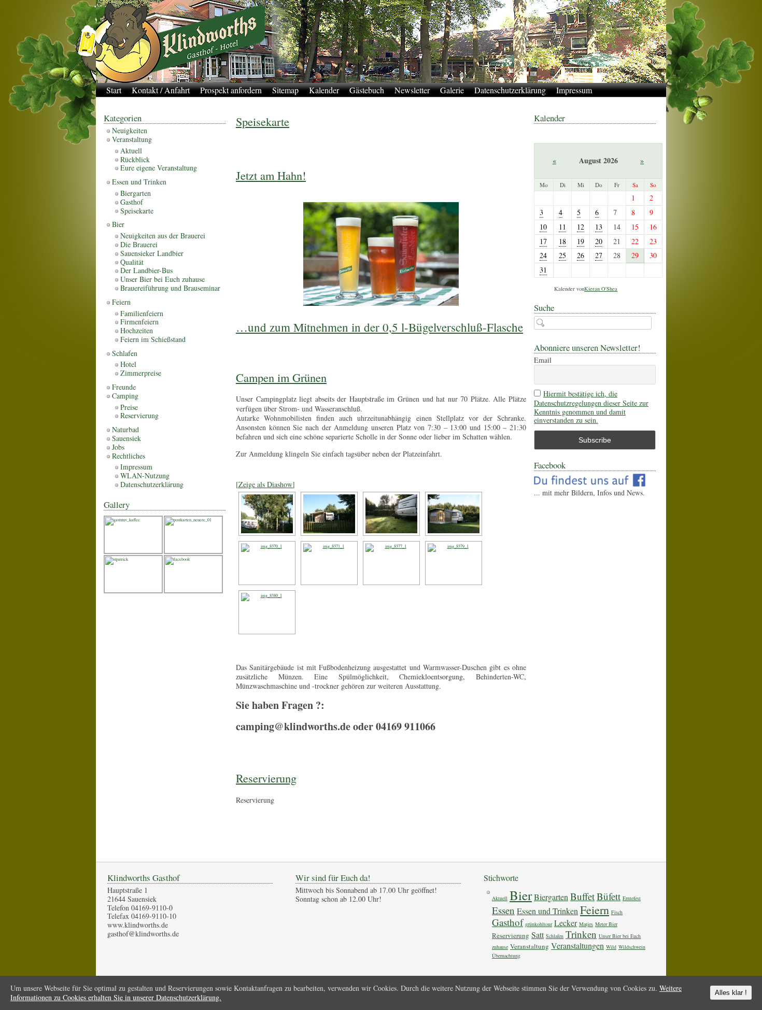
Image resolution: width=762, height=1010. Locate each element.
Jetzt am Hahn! (271, 175)
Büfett (608, 896)
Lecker (565, 922)
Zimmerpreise (140, 373)
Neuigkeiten (129, 130)
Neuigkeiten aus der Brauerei (162, 235)
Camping (125, 396)
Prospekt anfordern (231, 89)
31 (543, 270)
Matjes (586, 924)
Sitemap (285, 89)
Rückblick (135, 159)
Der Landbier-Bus (146, 270)
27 (598, 255)
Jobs (118, 447)
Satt (537, 934)
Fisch (617, 912)
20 (598, 241)
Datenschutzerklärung (510, 89)
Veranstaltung (132, 139)
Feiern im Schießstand (153, 339)
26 (580, 255)
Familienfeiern (141, 313)
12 (580, 227)
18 (562, 241)
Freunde (124, 387)
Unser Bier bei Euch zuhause (162, 279)
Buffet (582, 896)
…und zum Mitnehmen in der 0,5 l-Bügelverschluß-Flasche (379, 327)
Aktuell (131, 150)
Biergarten (135, 193)
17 (543, 241)
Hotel (128, 364)
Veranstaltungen (577, 945)
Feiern (121, 302)
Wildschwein (631, 946)
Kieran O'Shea (600, 288)
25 (562, 255)
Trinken (581, 934)
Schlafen (124, 353)
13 (598, 227)
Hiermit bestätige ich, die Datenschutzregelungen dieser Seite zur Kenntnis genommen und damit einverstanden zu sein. (591, 407)
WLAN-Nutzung (145, 475)
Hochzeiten (136, 330)
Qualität (132, 262)
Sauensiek (126, 438)
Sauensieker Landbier (152, 253)
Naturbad (125, 429)
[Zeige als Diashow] (265, 484)
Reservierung (266, 778)
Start (113, 89)
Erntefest (632, 898)
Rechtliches (128, 456)
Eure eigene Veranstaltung (158, 168)
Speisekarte (262, 121)
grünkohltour (538, 924)
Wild (611, 946)
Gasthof (131, 202)
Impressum (574, 89)
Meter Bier (606, 924)
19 (580, 241)
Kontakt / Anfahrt (161, 89)
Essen (503, 910)
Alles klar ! (731, 993)
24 (543, 255)
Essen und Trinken (139, 182)
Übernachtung (506, 955)
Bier (118, 224)
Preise (129, 407)
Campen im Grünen (281, 377)
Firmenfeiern (139, 321)
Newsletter (412, 89)
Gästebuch (366, 89)
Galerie (452, 89)
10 (543, 227)
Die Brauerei (139, 244)
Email (543, 360)
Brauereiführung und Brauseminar (170, 288)
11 (562, 227)
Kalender (324, 89)
